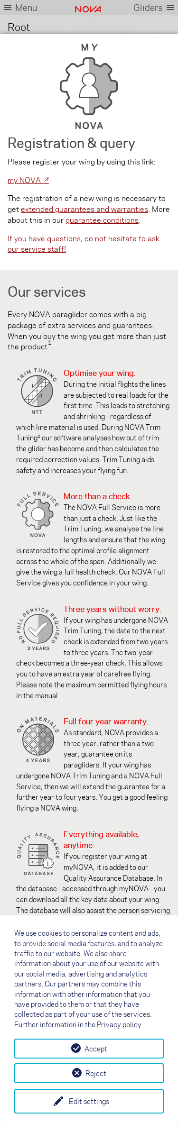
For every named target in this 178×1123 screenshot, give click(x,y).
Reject (95, 1073)
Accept (95, 1048)
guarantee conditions (102, 220)
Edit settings (89, 1101)
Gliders (148, 7)
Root (19, 26)
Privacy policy (119, 1024)
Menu (26, 7)
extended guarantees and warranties (84, 209)
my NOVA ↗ (28, 180)
